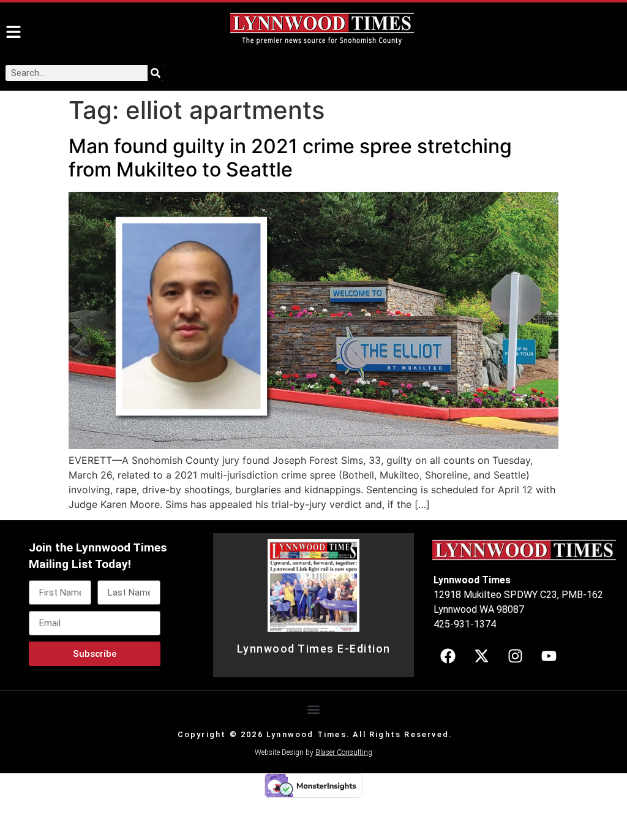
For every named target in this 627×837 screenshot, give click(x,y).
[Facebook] (447, 655)
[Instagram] (515, 655)
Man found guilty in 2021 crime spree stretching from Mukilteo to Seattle (290, 157)
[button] (314, 710)
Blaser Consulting (343, 752)
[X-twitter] (481, 655)
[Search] (155, 73)
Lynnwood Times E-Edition (314, 649)
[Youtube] (548, 655)
